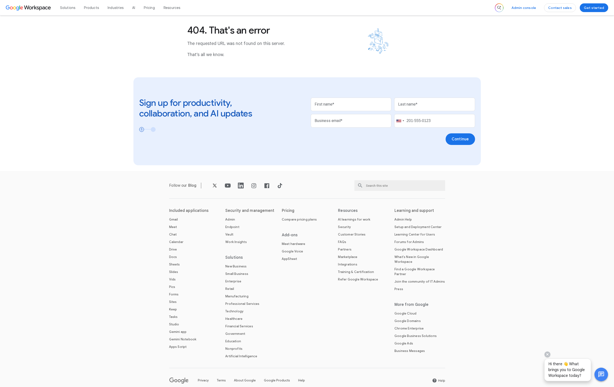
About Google (245, 380)
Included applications (189, 210)
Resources (172, 8)
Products (91, 8)
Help (301, 380)
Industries (116, 8)
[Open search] (499, 7)
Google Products (277, 380)
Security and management (249, 210)
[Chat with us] (601, 374)
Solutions (68, 8)
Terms (221, 380)
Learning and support (414, 210)
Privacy (203, 380)
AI (133, 8)
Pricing (149, 8)
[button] (601, 374)
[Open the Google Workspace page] (29, 8)
